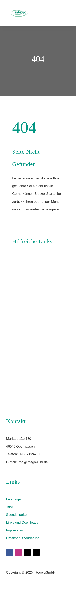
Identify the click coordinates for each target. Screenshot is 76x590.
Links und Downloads (22, 522)
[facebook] (9, 552)
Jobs (9, 507)
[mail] (27, 552)
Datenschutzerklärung (22, 538)
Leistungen (14, 499)
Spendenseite (16, 515)
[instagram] (18, 552)
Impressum (14, 530)
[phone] (36, 552)
